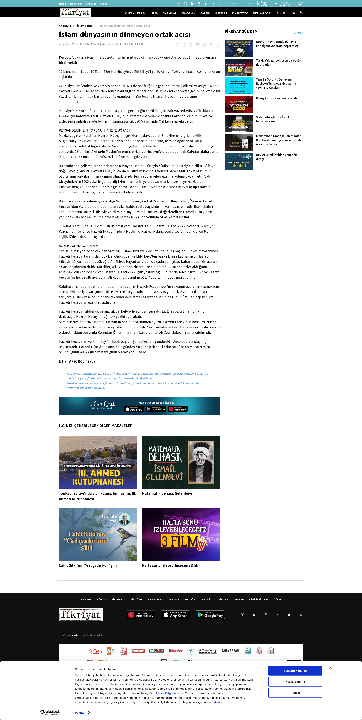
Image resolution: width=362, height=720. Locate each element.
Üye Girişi (91, 3)
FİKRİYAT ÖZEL (262, 13)
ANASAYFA (86, 599)
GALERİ (205, 13)
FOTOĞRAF (191, 599)
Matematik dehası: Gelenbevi (167, 493)
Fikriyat (76, 635)
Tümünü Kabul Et (295, 670)
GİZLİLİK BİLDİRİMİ (259, 599)
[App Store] (134, 409)
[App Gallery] (178, 409)
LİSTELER (221, 13)
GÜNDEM (101, 599)
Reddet (295, 692)
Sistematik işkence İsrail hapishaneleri (272, 119)
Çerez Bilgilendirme (170, 693)
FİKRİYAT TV (240, 13)
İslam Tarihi (85, 26)
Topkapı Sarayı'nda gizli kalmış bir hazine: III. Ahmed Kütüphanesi (97, 496)
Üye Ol (103, 3)
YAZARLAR (170, 13)
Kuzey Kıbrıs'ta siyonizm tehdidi (277, 98)
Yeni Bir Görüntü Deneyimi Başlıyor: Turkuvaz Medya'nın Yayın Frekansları (276, 83)
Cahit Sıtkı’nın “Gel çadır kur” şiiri (88, 565)
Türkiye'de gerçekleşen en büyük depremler (278, 63)
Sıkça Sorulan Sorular (70, 3)
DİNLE (281, 13)
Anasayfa (65, 26)
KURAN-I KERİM (155, 599)
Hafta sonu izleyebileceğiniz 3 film (171, 565)
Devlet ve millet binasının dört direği (276, 157)
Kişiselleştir (293, 681)
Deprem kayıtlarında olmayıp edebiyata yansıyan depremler (277, 44)
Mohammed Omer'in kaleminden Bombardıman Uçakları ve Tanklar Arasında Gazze (279, 140)
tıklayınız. (218, 702)
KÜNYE (277, 599)
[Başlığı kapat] (330, 667)
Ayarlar (80, 712)
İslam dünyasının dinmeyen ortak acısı (124, 26)
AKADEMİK (189, 13)
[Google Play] (156, 409)
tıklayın (99, 388)
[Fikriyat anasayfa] (103, 406)
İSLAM (154, 13)
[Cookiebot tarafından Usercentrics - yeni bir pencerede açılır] (50, 712)
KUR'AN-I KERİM (135, 13)
